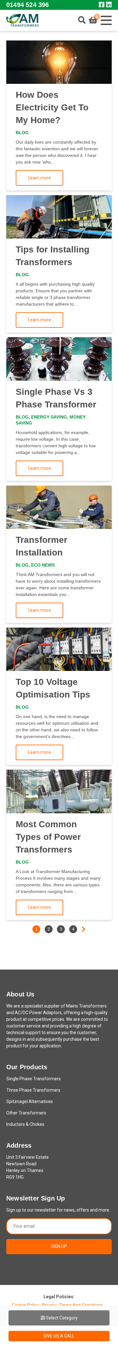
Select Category (61, 1317)
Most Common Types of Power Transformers (48, 836)
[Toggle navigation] (106, 20)
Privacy (49, 1304)
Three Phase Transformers (33, 1090)
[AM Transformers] (22, 20)
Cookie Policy (25, 1304)
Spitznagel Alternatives (29, 1101)
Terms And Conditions (81, 1304)
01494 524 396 (27, 4)
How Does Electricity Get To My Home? (52, 107)
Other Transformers (26, 1112)
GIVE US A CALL (59, 1335)
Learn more (39, 177)
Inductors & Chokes (25, 1124)
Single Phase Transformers (33, 1078)
